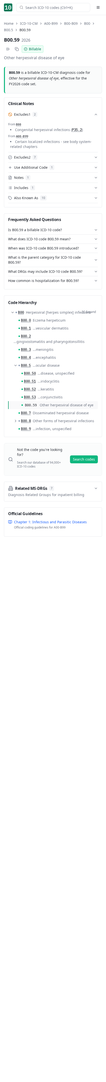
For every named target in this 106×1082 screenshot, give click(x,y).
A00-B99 (51, 23)
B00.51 (30, 381)
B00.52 (30, 389)
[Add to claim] (8, 49)
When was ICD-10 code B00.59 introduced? (43, 248)
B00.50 (30, 373)
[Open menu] (98, 7)
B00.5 (8, 30)
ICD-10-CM (29, 23)
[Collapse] (13, 312)
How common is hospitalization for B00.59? (43, 280)
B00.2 (26, 336)
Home (9, 23)
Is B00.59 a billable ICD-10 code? (35, 229)
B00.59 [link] (25, 30)
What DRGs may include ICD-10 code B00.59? (45, 271)
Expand (91, 312)
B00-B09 (71, 23)
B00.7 (26, 413)
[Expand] (16, 421)
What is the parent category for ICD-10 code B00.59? (44, 260)
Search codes (84, 459)
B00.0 (26, 320)
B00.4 (26, 357)
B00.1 (26, 328)
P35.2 (77, 130)
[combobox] (56, 7)
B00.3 (26, 349)
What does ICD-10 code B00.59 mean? (39, 239)
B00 (87, 23)
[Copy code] (17, 49)
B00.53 (30, 397)
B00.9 (26, 429)
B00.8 (26, 421)
